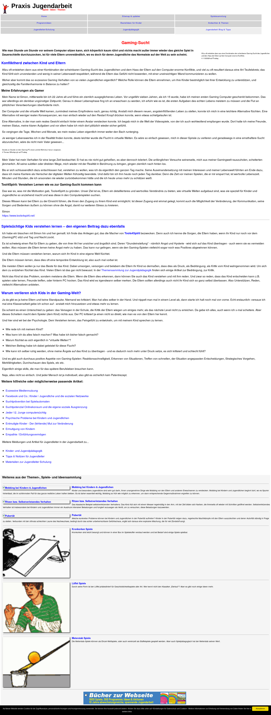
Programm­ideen (44, 22)
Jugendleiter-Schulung (44, 29)
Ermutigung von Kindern (20, 429)
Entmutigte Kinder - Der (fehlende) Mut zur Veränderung (39, 423)
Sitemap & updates (131, 16)
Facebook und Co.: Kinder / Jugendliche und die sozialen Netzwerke (47, 396)
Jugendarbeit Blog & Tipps (218, 29)
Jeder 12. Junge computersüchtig (26, 412)
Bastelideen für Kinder (131, 22)
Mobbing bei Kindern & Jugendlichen (92, 487)
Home (44, 16)
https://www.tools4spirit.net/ (18, 215)
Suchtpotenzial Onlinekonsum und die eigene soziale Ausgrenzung (46, 407)
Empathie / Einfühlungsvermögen (26, 434)
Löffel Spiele (79, 583)
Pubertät (76, 515)
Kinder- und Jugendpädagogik (24, 450)
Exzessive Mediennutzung (22, 390)
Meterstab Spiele (81, 638)
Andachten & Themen (218, 22)
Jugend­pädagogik (131, 29)
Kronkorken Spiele (82, 529)
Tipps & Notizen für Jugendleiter (25, 456)
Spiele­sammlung (218, 16)
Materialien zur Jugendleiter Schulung (28, 462)
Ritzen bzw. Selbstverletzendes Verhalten (95, 501)
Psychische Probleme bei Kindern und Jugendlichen (37, 418)
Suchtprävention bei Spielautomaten (28, 401)
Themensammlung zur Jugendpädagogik (126, 270)
